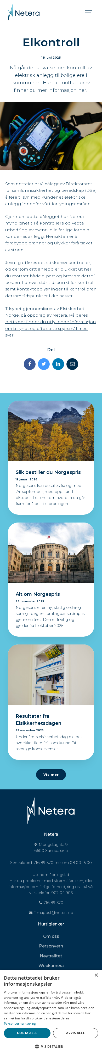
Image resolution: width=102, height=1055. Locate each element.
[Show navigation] (89, 13)
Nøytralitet (51, 955)
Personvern (51, 946)
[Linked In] (58, 364)
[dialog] (51, 1012)
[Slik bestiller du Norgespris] (51, 431)
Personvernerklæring (20, 1023)
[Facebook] (30, 364)
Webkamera (51, 965)
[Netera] (23, 13)
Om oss (51, 936)
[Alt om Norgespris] (51, 553)
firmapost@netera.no (52, 912)
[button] (51, 1046)
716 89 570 (53, 902)
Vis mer (51, 774)
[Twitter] (44, 364)
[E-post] (72, 364)
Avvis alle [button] (75, 1033)
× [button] (96, 975)
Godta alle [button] (27, 1033)
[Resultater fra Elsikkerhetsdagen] (51, 674)
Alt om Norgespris (38, 594)
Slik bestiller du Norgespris (48, 472)
